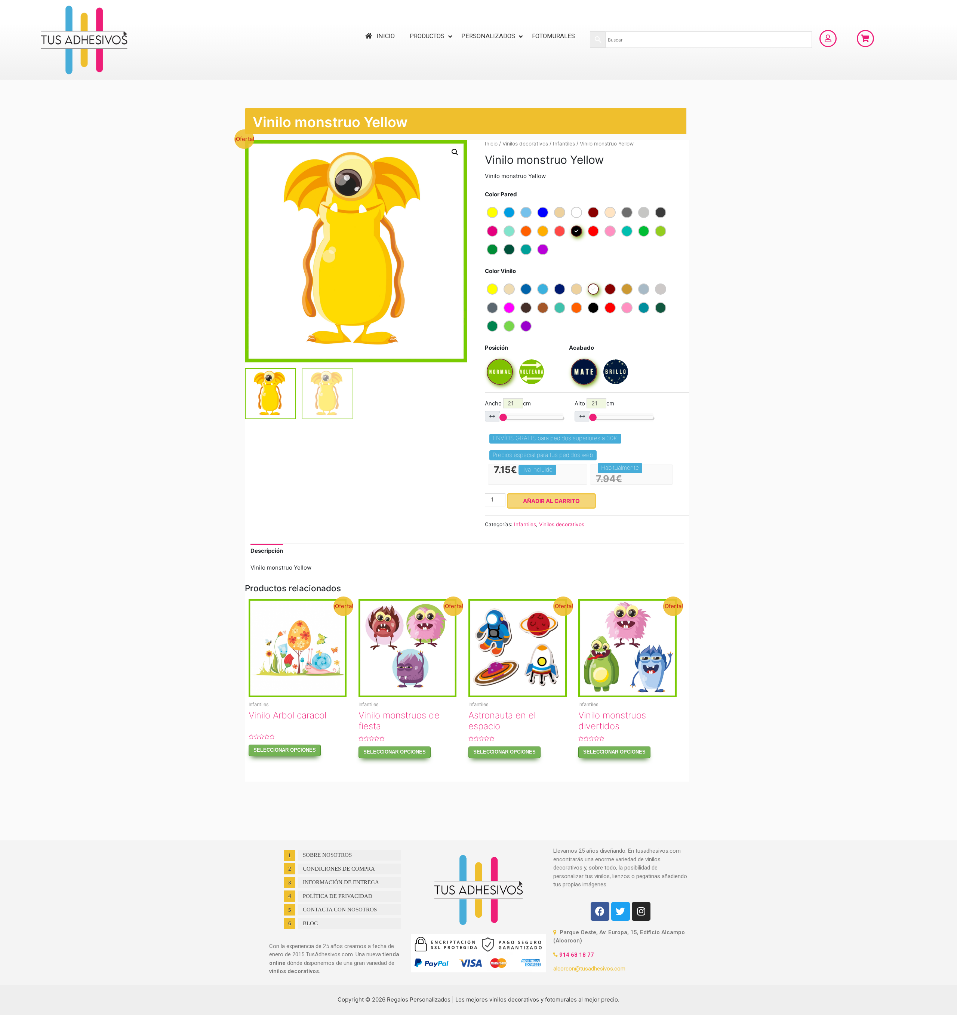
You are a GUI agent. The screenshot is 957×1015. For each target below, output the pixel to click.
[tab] (266, 551)
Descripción (266, 550)
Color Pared (501, 194)
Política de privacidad (337, 896)
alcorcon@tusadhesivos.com (589, 968)
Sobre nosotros (327, 855)
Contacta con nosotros (340, 910)
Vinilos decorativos (525, 144)
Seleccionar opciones (284, 750)
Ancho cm (508, 403)
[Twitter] (620, 911)
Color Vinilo (500, 271)
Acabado (581, 347)
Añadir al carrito (551, 501)
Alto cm (594, 403)
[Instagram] (641, 911)
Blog (310, 923)
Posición (496, 347)
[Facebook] (600, 911)
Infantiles (564, 144)
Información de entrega (341, 882)
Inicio (491, 144)
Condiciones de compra (339, 869)
